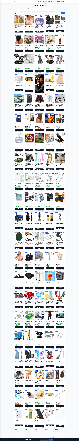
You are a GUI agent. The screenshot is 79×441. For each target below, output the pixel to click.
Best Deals (58, 1)
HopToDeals (18, 1)
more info (45, 3)
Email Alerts (62, 1)
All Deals (39, 1)
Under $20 (54, 1)
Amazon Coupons (44, 1)
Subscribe (51, 439)
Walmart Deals (50, 1)
